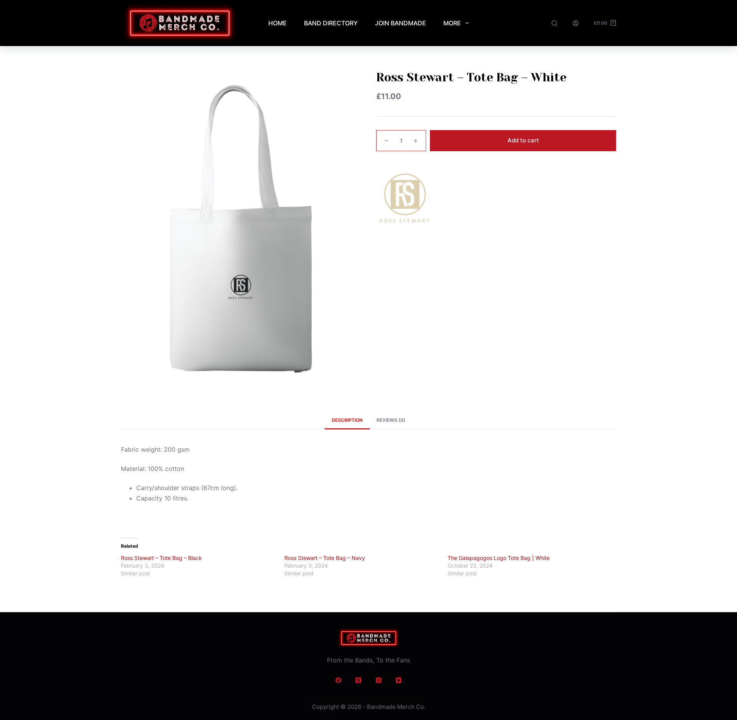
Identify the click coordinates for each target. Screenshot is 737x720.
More (452, 23)
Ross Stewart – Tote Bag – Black (161, 558)
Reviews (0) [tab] (391, 420)
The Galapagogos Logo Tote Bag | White (499, 558)
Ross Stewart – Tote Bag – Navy (324, 558)
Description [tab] (347, 420)
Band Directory (331, 23)
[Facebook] (338, 680)
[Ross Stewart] (405, 199)
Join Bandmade (400, 23)
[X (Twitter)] (358, 680)
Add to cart (523, 140)
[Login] (575, 23)
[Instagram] (379, 680)
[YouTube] (399, 680)
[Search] (554, 23)
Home (277, 23)
